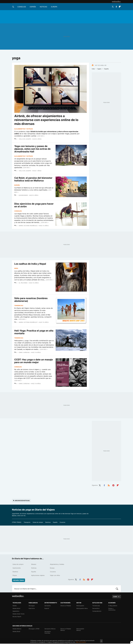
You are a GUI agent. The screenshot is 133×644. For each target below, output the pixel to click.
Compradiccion (96, 611)
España (33, 7)
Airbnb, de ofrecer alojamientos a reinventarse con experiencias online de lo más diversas (46, 120)
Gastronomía (17, 568)
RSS (108, 485)
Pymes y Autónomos (111, 609)
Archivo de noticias (22, 500)
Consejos (21, 7)
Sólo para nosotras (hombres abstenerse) (31, 299)
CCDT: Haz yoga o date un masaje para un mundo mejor (33, 361)
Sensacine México (49, 628)
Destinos (48, 522)
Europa (54, 7)
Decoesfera (95, 608)
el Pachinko (23, 283)
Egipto (99, 69)
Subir (115, 596)
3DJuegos (32, 605)
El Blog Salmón (112, 605)
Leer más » (41, 136)
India (93, 69)
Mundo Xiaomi (17, 616)
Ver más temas (18, 580)
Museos (33, 564)
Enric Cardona (24, 352)
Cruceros (62, 522)
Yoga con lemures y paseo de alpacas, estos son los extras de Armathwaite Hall (32, 149)
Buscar (117, 588)
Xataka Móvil (16, 608)
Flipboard (120, 7)
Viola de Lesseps (25, 139)
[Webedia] (116, 1)
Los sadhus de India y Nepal (30, 263)
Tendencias (18, 305)
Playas (15, 575)
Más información (81, 642)
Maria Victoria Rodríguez (28, 225)
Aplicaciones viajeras (37, 575)
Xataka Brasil (16, 631)
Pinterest (113, 485)
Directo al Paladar (65, 605)
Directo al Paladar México (65, 629)
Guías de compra (38, 522)
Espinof (46, 608)
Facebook (116, 7)
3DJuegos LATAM (34, 628)
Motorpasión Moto (82, 608)
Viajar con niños (55, 575)
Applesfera (16, 611)
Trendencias (96, 605)
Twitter (112, 7)
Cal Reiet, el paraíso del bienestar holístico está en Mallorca (33, 179)
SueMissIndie (23, 195)
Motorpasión (80, 605)
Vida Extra (32, 608)
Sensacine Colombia (47, 632)
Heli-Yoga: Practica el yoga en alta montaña (33, 332)
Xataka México (17, 628)
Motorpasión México (80, 629)
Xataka (15, 605)
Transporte (27, 522)
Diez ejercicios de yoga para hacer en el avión (34, 205)
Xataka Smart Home (18, 614)
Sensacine (47, 605)
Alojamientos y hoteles (23, 129)
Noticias (43, 7)
